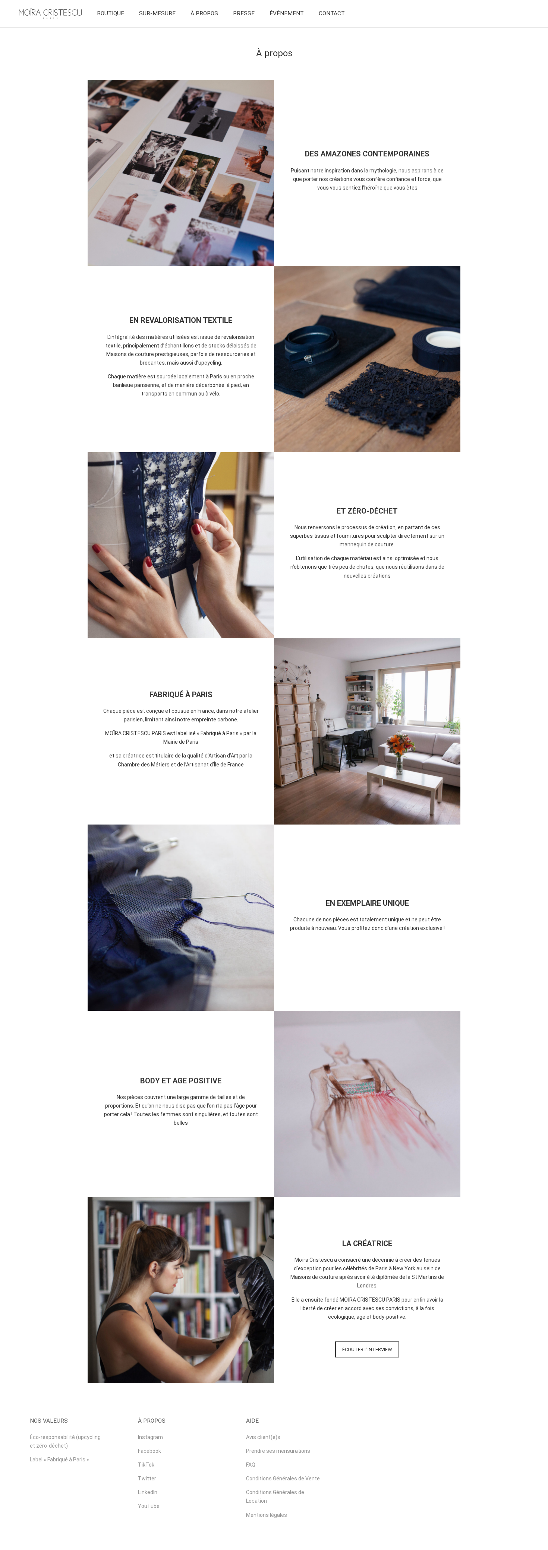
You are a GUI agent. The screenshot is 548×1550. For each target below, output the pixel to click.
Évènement (287, 13)
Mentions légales (266, 1515)
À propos (204, 13)
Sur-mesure (157, 13)
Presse (244, 13)
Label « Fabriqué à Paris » (59, 1459)
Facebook (149, 1451)
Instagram (150, 1437)
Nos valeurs (49, 1420)
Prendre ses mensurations (278, 1451)
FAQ (250, 1465)
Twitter (147, 1478)
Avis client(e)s (263, 1437)
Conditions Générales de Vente (283, 1478)
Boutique (110, 13)
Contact (332, 13)
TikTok (146, 1465)
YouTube (149, 1506)
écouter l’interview (367, 1349)
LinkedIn (147, 1492)
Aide (252, 1420)
